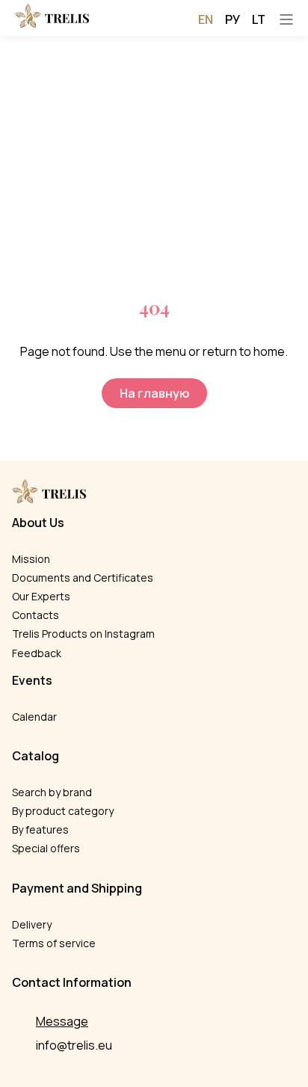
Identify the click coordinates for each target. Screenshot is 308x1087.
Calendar (34, 716)
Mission (31, 559)
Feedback (36, 653)
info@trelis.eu (74, 1045)
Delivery (32, 924)
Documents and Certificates (82, 577)
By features (40, 829)
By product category (63, 811)
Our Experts (41, 596)
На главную (154, 393)
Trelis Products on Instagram (83, 633)
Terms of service (54, 943)
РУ (232, 19)
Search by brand (52, 792)
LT (258, 19)
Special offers (46, 848)
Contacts (35, 615)
